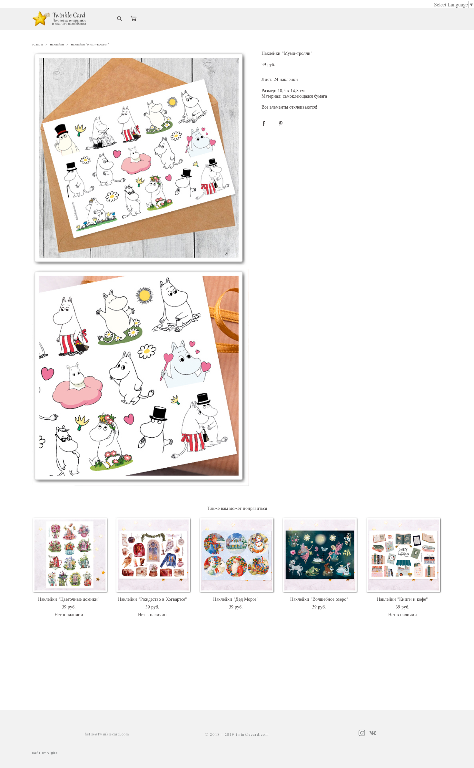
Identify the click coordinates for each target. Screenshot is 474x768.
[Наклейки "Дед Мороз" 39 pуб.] (237, 555)
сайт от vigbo (45, 752)
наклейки (57, 44)
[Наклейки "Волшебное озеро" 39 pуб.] (320, 555)
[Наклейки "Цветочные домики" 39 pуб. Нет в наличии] (70, 555)
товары (37, 44)
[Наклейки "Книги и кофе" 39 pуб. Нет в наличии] (403, 555)
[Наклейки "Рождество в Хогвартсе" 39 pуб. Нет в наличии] (153, 555)
